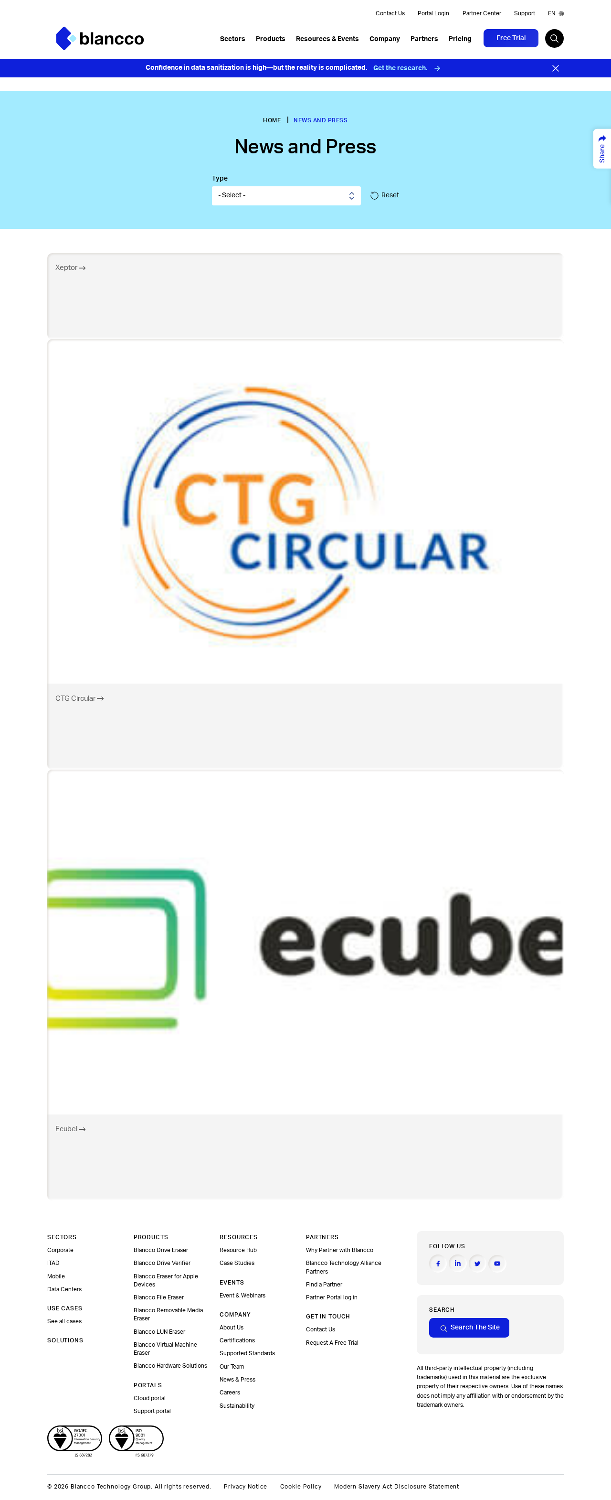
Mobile (56, 1276)
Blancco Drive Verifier (162, 1263)
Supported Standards (247, 1353)
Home (272, 120)
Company (384, 39)
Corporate (60, 1250)
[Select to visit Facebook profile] (438, 1263)
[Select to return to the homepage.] (100, 38)
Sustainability (237, 1406)
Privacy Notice (245, 1486)
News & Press (237, 1379)
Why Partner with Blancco (339, 1250)
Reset (390, 195)
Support (524, 13)
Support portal (152, 1411)
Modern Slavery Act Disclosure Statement (396, 1486)
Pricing (460, 39)
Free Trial (511, 38)
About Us (231, 1327)
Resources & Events (327, 39)
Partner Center (482, 13)
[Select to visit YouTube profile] (497, 1264)
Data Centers (64, 1289)
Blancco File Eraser (159, 1297)
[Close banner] (556, 68)
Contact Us (390, 13)
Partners (424, 39)
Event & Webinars (242, 1295)
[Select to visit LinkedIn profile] (457, 1263)
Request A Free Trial (332, 1343)
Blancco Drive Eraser (161, 1250)
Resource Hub (238, 1250)
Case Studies (237, 1263)
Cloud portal (150, 1398)
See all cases (64, 1321)
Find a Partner (324, 1284)
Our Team (232, 1367)
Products (270, 39)
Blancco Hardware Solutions (170, 1366)
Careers (230, 1392)
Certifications (237, 1340)
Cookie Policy (301, 1486)
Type (220, 178)
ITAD (53, 1263)
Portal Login (433, 13)
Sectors (232, 39)
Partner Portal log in (332, 1297)
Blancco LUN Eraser (159, 1332)
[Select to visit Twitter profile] (477, 1263)
